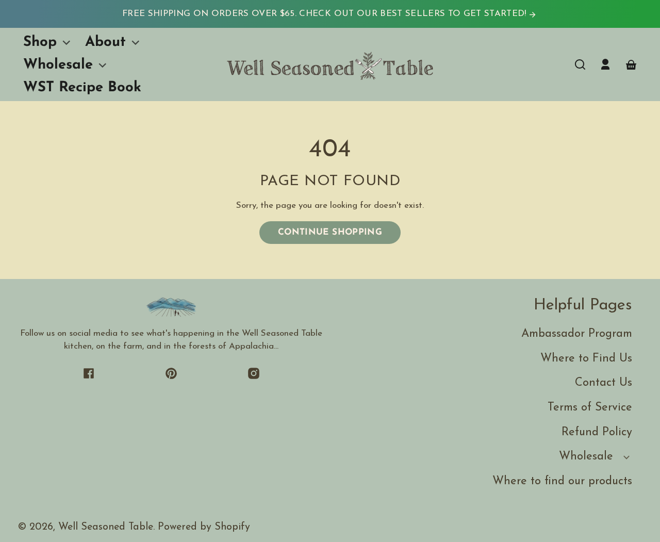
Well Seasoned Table (105, 527)
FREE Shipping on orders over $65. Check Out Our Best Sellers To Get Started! (325, 13)
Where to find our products (562, 481)
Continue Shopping (330, 232)
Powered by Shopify (204, 527)
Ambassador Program (576, 334)
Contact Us (603, 383)
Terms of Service (590, 408)
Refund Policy (597, 432)
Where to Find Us (586, 359)
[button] (580, 64)
